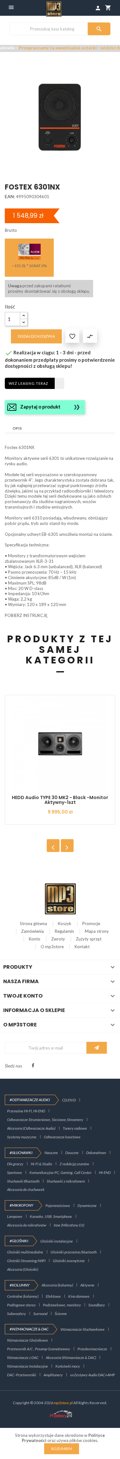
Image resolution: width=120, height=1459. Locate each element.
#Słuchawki (21, 1152)
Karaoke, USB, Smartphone (51, 1216)
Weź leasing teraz (28, 383)
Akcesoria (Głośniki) (22, 1269)
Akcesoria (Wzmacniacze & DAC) (71, 1357)
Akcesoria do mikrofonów (26, 1225)
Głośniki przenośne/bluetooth (74, 1252)
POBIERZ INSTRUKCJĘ (26, 615)
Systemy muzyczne (21, 1136)
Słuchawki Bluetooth (23, 1181)
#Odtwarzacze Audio (30, 1099)
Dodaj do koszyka (36, 336)
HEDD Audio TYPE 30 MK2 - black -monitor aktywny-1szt (60, 799)
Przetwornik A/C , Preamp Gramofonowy (38, 1348)
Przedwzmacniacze (92, 1348)
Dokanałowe (96, 1152)
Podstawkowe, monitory (62, 1305)
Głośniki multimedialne (25, 1252)
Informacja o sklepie (34, 1010)
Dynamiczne (87, 1205)
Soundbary (96, 1305)
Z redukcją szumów (74, 1163)
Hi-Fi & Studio (41, 1163)
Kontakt (82, 946)
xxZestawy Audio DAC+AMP (92, 1374)
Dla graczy (15, 1163)
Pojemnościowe (57, 1205)
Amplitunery (53, 1374)
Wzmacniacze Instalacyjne (27, 1366)
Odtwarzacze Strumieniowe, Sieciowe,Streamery (45, 1119)
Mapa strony (97, 931)
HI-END (105, 1172)
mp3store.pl (63, 1402)
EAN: (10, 196)
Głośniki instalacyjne (56, 1241)
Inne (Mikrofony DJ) (69, 1225)
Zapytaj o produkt (40, 406)
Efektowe (53, 1296)
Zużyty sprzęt (88, 938)
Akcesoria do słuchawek (25, 1189)
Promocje (91, 923)
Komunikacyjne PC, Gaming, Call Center (60, 1172)
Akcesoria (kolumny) (57, 1285)
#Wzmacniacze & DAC (29, 1329)
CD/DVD (69, 1100)
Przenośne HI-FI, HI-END (26, 1111)
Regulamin (64, 931)
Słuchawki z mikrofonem (66, 1181)
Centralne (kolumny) (22, 1296)
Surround (40, 1313)
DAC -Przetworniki (21, 1374)
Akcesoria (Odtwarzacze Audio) (31, 1128)
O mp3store (52, 946)
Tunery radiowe (75, 1128)
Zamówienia (32, 931)
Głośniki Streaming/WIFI (26, 1260)
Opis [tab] (17, 428)
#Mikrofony (21, 1205)
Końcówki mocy (67, 1366)
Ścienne (61, 1313)
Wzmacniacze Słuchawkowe (82, 1329)
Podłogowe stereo (21, 1305)
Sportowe (14, 1172)
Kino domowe (79, 1296)
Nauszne (51, 1152)
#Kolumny (19, 1285)
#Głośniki (19, 1240)
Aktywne (87, 1285)
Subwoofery (16, 1313)
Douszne (72, 1152)
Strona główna (33, 923)
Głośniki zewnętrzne (69, 1260)
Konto (34, 938)
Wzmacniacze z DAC (22, 1357)
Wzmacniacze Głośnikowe (27, 1340)
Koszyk (64, 923)
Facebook (33, 1065)
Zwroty (58, 938)
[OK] (96, 1048)
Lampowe (14, 1216)
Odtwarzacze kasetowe (62, 1136)
